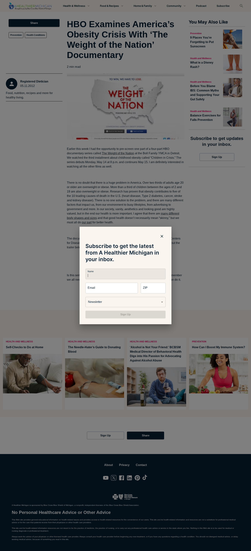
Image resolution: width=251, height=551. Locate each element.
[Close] (162, 236)
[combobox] (125, 302)
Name (91, 271)
